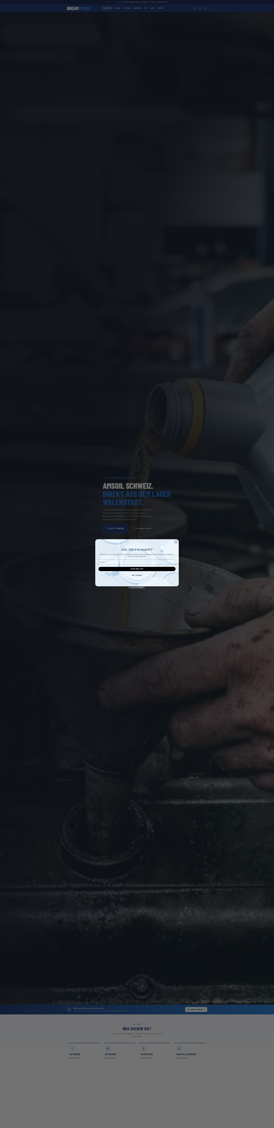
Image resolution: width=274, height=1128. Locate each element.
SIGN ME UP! (137, 569)
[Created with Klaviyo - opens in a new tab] (137, 587)
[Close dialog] (176, 541)
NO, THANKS (137, 575)
